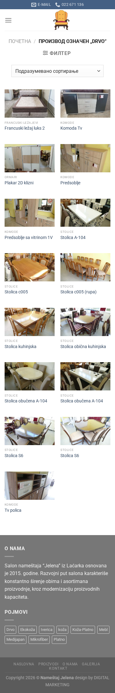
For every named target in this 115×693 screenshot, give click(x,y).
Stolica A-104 (73, 237)
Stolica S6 (14, 455)
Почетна (20, 41)
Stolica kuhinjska (20, 346)
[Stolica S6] (30, 431)
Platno (59, 639)
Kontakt (58, 668)
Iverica (46, 629)
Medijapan (15, 639)
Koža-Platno (82, 629)
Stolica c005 (16, 291)
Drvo (10, 629)
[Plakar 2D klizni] (30, 158)
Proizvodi (48, 664)
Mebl (103, 629)
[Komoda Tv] (85, 103)
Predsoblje (70, 182)
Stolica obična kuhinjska (83, 346)
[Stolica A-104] (85, 213)
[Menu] (8, 20)
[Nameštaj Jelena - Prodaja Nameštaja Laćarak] (61, 20)
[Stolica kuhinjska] (30, 322)
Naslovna (23, 664)
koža (62, 629)
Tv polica (13, 510)
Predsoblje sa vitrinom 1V (29, 237)
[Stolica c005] (30, 267)
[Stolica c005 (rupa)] (85, 267)
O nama (70, 664)
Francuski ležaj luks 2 (25, 128)
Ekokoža (27, 629)
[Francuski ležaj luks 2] (30, 103)
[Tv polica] (30, 486)
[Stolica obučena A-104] (30, 376)
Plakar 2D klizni (19, 182)
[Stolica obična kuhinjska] (85, 322)
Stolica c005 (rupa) (78, 291)
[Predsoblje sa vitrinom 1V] (30, 213)
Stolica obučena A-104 (26, 400)
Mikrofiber (39, 639)
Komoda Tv (71, 128)
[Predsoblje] (85, 158)
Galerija (91, 664)
